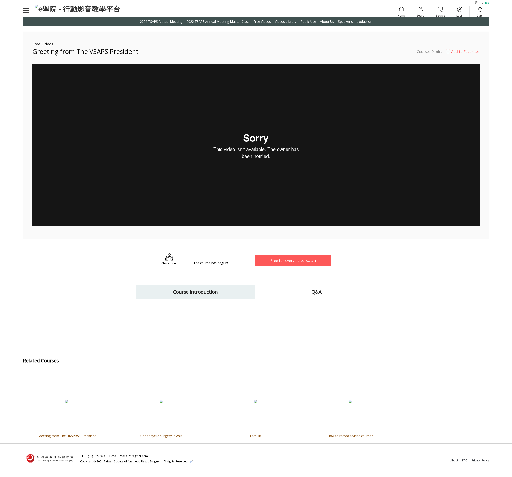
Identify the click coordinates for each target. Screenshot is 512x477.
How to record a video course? (350, 436)
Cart (479, 11)
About (454, 460)
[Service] (440, 11)
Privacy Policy (480, 460)
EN (487, 2)
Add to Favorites (465, 51)
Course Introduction (195, 291)
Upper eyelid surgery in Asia (161, 436)
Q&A (317, 291)
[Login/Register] (460, 11)
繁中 (478, 2)
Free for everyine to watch (293, 260)
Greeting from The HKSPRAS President (67, 436)
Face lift (255, 436)
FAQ (465, 460)
